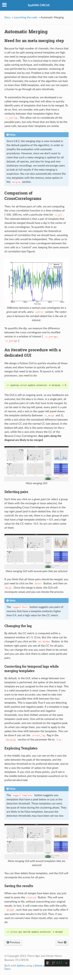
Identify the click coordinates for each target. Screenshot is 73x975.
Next (61, 942)
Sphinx (21, 965)
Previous (14, 942)
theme (38, 965)
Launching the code (25, 17)
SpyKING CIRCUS (39, 5)
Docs (7, 17)
